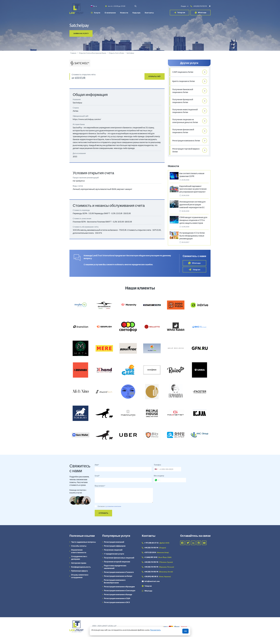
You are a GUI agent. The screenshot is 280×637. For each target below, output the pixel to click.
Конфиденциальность (81, 567)
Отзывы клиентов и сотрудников (79, 576)
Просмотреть (155, 630)
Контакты (149, 13)
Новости (124, 13)
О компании (110, 13)
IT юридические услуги (114, 554)
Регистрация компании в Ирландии (119, 586)
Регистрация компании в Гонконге (119, 572)
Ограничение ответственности (78, 551)
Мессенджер (159, 476)
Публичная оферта (79, 571)
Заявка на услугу (81, 33)
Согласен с (102, 506)
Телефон (157, 465)
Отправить (103, 513)
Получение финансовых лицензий (119, 558)
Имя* (97, 465)
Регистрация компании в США (117, 598)
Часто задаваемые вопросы (83, 542)
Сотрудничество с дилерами (79, 557)
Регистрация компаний (114, 542)
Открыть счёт (154, 76)
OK (185, 631)
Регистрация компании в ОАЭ (117, 602)
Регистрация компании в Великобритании (114, 581)
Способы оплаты (78, 546)
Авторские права (78, 563)
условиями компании (113, 506)
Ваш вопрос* (100, 486)
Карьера (136, 13)
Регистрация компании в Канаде (118, 594)
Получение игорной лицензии (117, 562)
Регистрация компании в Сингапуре (119, 590)
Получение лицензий (113, 550)
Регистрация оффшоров (114, 546)
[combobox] (156, 469)
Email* (97, 476)
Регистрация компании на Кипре (118, 576)
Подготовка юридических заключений (115, 566)
